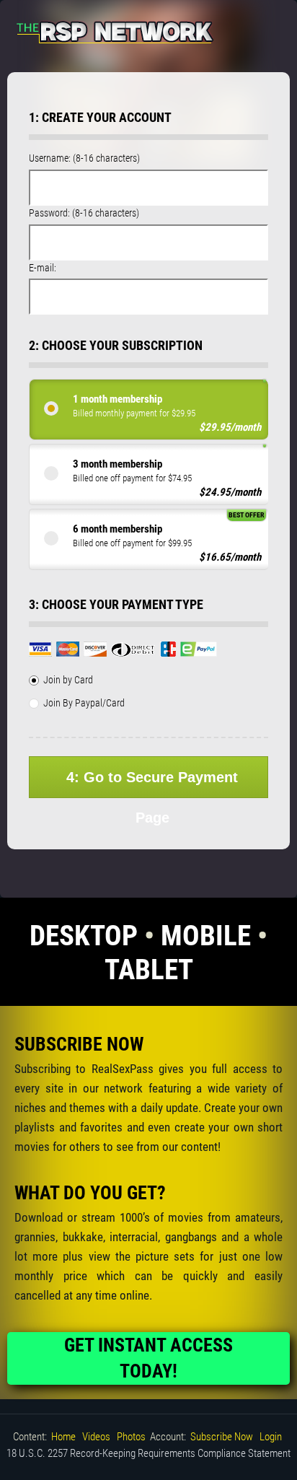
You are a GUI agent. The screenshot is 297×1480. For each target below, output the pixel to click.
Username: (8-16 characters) (84, 158)
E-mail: (42, 267)
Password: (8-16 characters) (84, 213)
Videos (96, 1436)
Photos (131, 1436)
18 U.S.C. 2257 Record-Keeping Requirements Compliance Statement (148, 1453)
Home (63, 1436)
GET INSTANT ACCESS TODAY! (148, 1358)
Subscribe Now (221, 1436)
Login (271, 1436)
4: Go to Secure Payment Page (152, 783)
